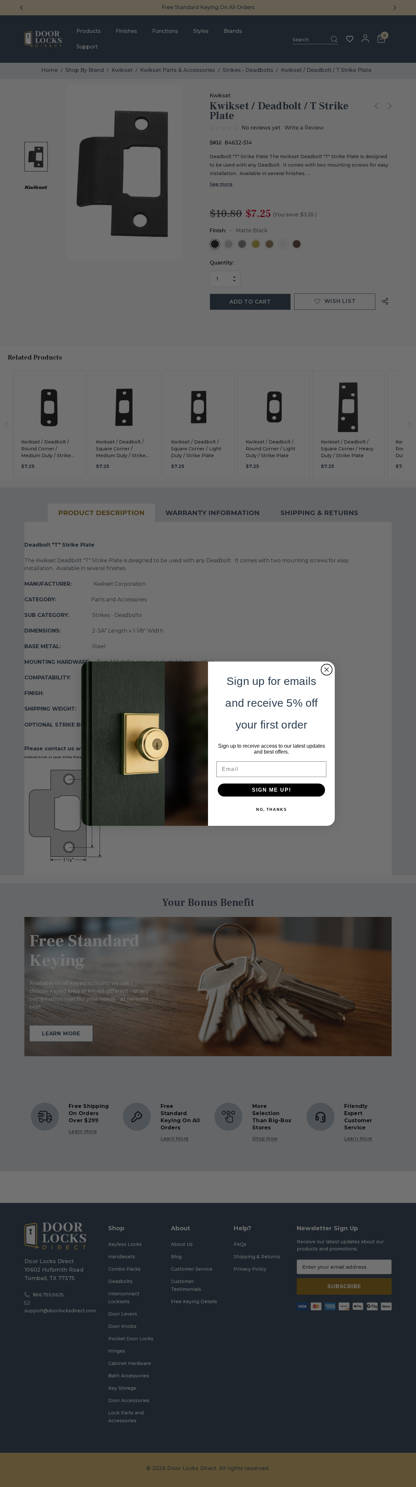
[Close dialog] (327, 670)
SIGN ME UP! (271, 790)
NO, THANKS (271, 809)
